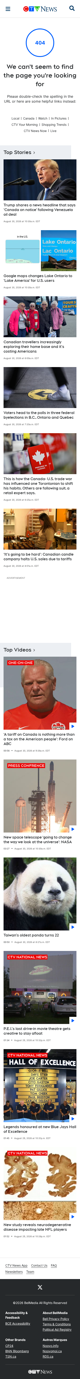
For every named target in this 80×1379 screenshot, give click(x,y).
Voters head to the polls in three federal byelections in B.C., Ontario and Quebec (39, 415)
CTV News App (16, 1265)
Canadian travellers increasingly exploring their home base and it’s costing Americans (34, 346)
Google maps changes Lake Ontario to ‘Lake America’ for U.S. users (38, 278)
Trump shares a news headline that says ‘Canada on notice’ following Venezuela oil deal (40, 210)
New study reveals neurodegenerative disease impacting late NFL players (37, 1227)
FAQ (54, 1265)
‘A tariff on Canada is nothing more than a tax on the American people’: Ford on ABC (39, 739)
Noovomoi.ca (52, 1351)
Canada (28, 118)
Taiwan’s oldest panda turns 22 (31, 935)
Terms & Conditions (57, 1324)
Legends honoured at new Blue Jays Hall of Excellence (40, 1129)
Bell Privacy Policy (56, 1319)
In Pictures (58, 118)
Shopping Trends (54, 124)
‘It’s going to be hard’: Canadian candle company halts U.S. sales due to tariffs (39, 556)
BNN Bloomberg (17, 1351)
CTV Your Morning (25, 124)
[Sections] (8, 8)
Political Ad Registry (57, 1329)
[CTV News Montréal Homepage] (40, 9)
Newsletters (14, 1271)
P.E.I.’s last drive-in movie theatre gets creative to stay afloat (37, 1031)
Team (30, 1271)
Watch (42, 118)
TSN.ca (10, 1356)
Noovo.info (50, 1346)
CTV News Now (35, 131)
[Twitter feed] (40, 1287)
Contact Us (39, 1265)
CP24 (9, 1346)
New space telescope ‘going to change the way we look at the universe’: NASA (38, 839)
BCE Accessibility (17, 1323)
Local (15, 118)
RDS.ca (48, 1356)
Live (53, 131)
